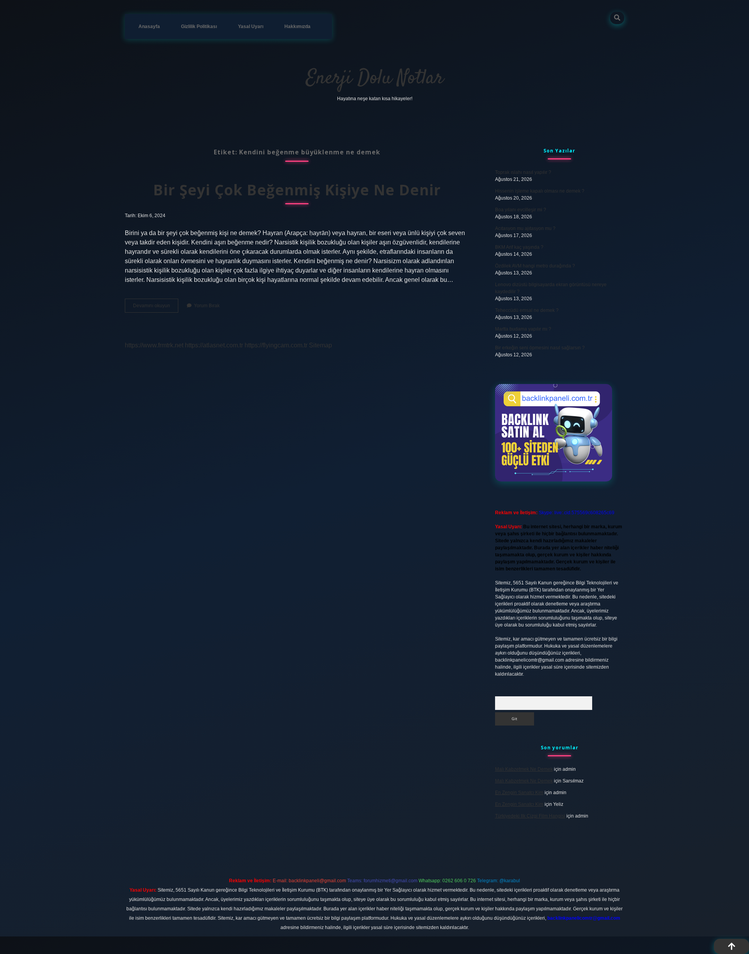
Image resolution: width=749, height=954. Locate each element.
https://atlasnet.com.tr (214, 345)
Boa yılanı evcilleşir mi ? (520, 209)
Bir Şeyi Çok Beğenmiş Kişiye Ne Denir (297, 190)
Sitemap (320, 345)
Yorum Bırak (207, 305)
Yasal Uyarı (250, 26)
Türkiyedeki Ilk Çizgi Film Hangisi (530, 816)
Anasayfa (149, 26)
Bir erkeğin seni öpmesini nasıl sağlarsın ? (540, 347)
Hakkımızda (297, 26)
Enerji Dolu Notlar (375, 78)
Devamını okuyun (155, 308)
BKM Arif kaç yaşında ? (519, 247)
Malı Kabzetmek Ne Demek (524, 769)
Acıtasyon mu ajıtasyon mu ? (525, 228)
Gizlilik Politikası (199, 26)
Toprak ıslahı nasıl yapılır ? (523, 172)
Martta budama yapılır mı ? (523, 329)
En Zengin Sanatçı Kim (519, 792)
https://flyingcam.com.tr (276, 345)
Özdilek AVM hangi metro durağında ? (535, 266)
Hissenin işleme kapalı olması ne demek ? (539, 191)
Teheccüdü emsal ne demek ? (527, 310)
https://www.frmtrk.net (154, 345)
